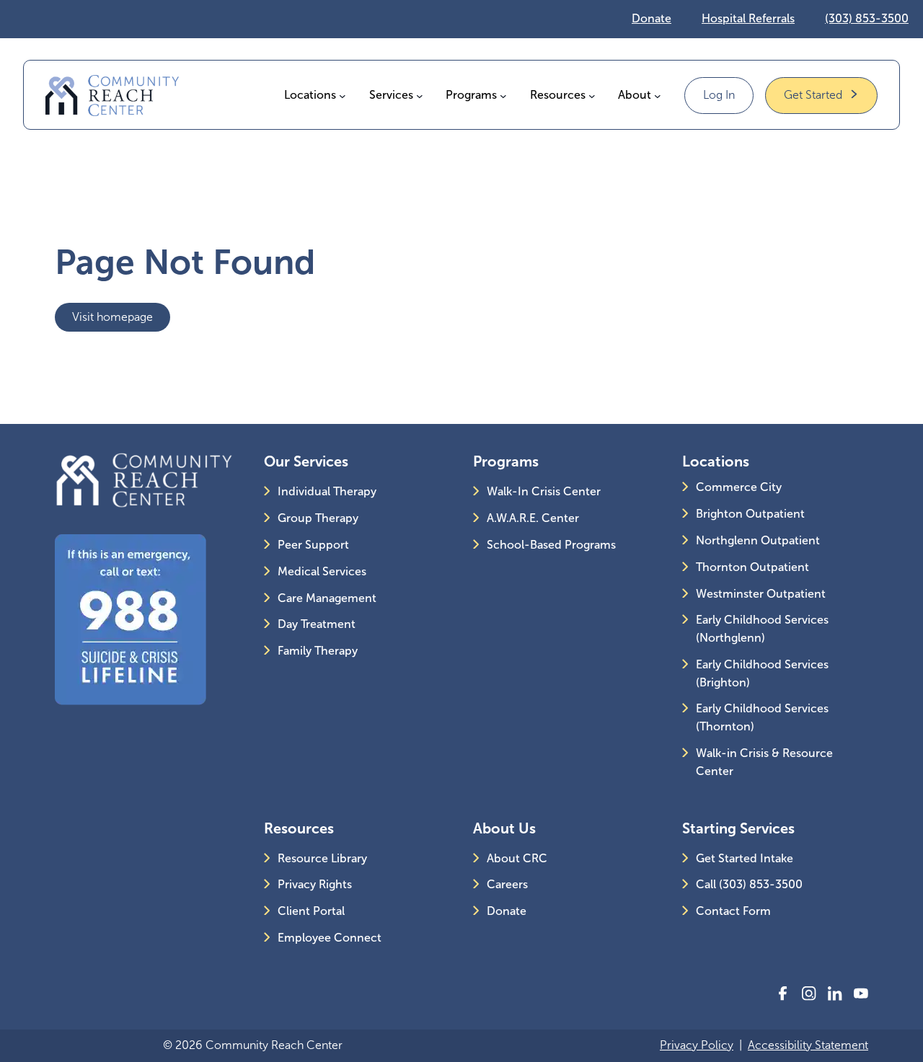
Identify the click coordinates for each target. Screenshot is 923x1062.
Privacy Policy (696, 1045)
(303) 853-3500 (867, 18)
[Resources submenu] (592, 95)
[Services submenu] (419, 95)
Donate (651, 18)
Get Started (813, 95)
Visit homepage (112, 317)
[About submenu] (657, 95)
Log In (719, 95)
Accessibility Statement (808, 1045)
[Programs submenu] (503, 95)
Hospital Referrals (748, 18)
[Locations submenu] (342, 95)
